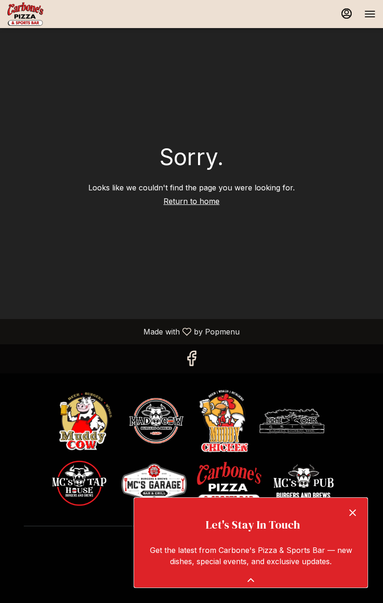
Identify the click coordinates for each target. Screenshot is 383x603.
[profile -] (346, 13)
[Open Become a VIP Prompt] (250, 580)
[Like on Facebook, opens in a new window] (191, 361)
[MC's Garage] (154, 482)
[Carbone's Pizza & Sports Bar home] (49, 14)
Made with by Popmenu (123, 331)
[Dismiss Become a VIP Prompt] (352, 512)
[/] (303, 482)
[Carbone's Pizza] (229, 482)
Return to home (191, 201)
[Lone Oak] (292, 420)
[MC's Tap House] (79, 482)
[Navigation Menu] (370, 14)
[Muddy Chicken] (224, 420)
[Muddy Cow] (86, 420)
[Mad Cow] (156, 420)
